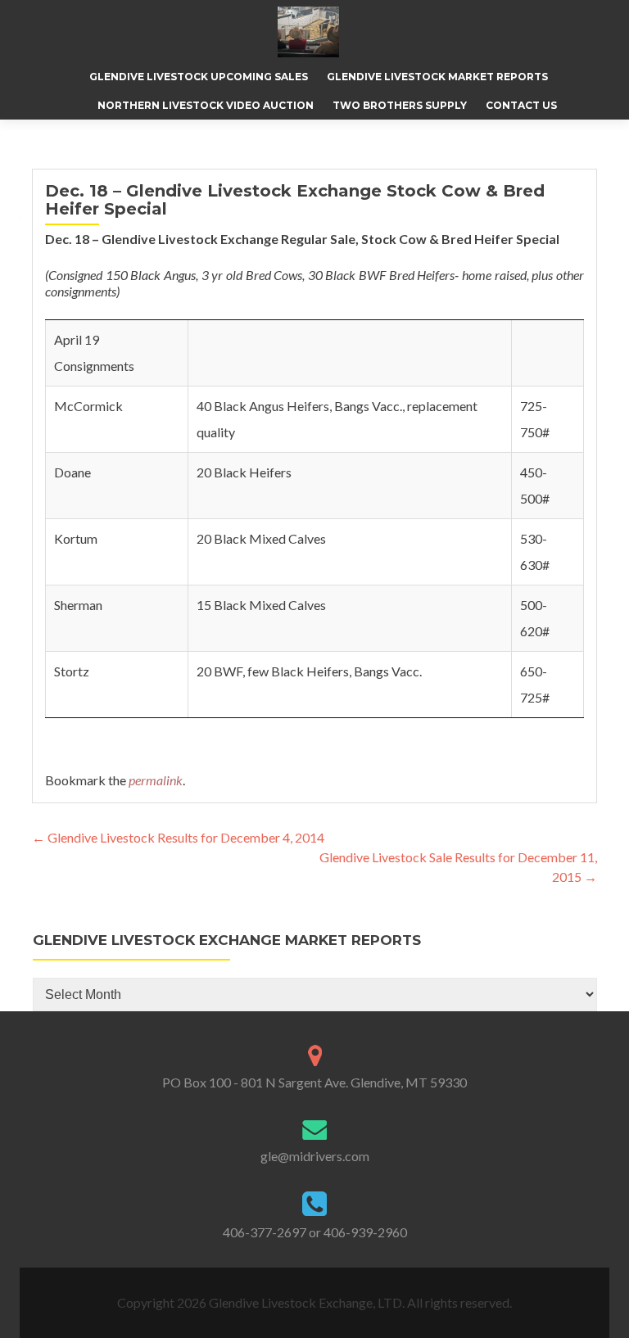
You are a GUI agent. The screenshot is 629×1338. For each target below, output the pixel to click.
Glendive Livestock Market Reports (437, 76)
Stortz (71, 671)
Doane (72, 472)
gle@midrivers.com (314, 1156)
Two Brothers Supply (400, 105)
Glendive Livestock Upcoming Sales (198, 76)
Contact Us (521, 105)
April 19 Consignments (94, 352)
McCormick (88, 406)
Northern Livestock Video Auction (205, 105)
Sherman (78, 604)
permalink (156, 780)
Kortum (75, 538)
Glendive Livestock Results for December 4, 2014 (178, 837)
